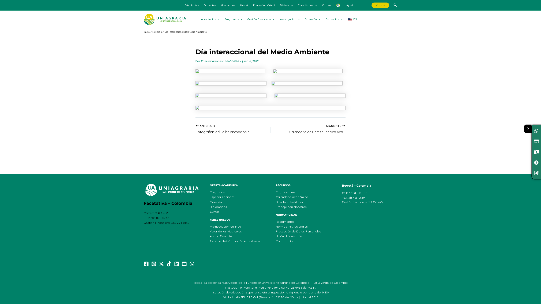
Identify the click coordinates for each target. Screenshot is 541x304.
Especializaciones (222, 197)
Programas (232, 19)
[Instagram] (153, 263)
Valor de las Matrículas (226, 231)
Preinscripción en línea (225, 226)
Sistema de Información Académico (235, 241)
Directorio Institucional (291, 202)
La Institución (208, 19)
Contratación (285, 241)
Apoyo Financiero (222, 236)
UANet (244, 5)
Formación (332, 19)
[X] (161, 263)
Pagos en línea (286, 192)
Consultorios (305, 5)
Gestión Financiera (259, 19)
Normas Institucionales (292, 226)
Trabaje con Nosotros (291, 207)
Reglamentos (285, 222)
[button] (315, 5)
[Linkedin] (176, 263)
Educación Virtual (264, 5)
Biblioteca (286, 5)
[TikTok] (169, 263)
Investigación (288, 19)
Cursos (215, 212)
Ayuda (350, 5)
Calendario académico (292, 197)
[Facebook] (146, 263)
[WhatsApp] (191, 263)
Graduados (228, 5)
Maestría (216, 202)
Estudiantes (191, 5)
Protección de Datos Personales (298, 231)
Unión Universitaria (289, 236)
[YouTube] (184, 263)
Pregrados (217, 192)
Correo (326, 5)
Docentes (210, 5)
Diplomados (218, 207)
